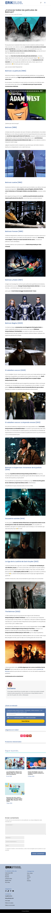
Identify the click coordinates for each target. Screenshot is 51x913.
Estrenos (29, 880)
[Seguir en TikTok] (24, 736)
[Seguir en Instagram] (21, 736)
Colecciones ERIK (9, 873)
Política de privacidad (10, 905)
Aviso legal (7, 900)
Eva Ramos (11, 688)
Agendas (7, 874)
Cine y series (14, 14)
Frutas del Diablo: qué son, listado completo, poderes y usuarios (36, 773)
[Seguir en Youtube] (30, 736)
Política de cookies (9, 902)
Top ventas (7, 882)
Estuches (7, 876)
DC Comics (19, 14)
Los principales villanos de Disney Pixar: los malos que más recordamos (14, 773)
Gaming (28, 876)
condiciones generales (19, 717)
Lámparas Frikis (8, 878)
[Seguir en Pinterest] (27, 736)
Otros (28, 878)
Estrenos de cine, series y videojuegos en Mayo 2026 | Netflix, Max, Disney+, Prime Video (14, 799)
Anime (28, 875)
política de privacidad (30, 717)
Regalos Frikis (8, 880)
